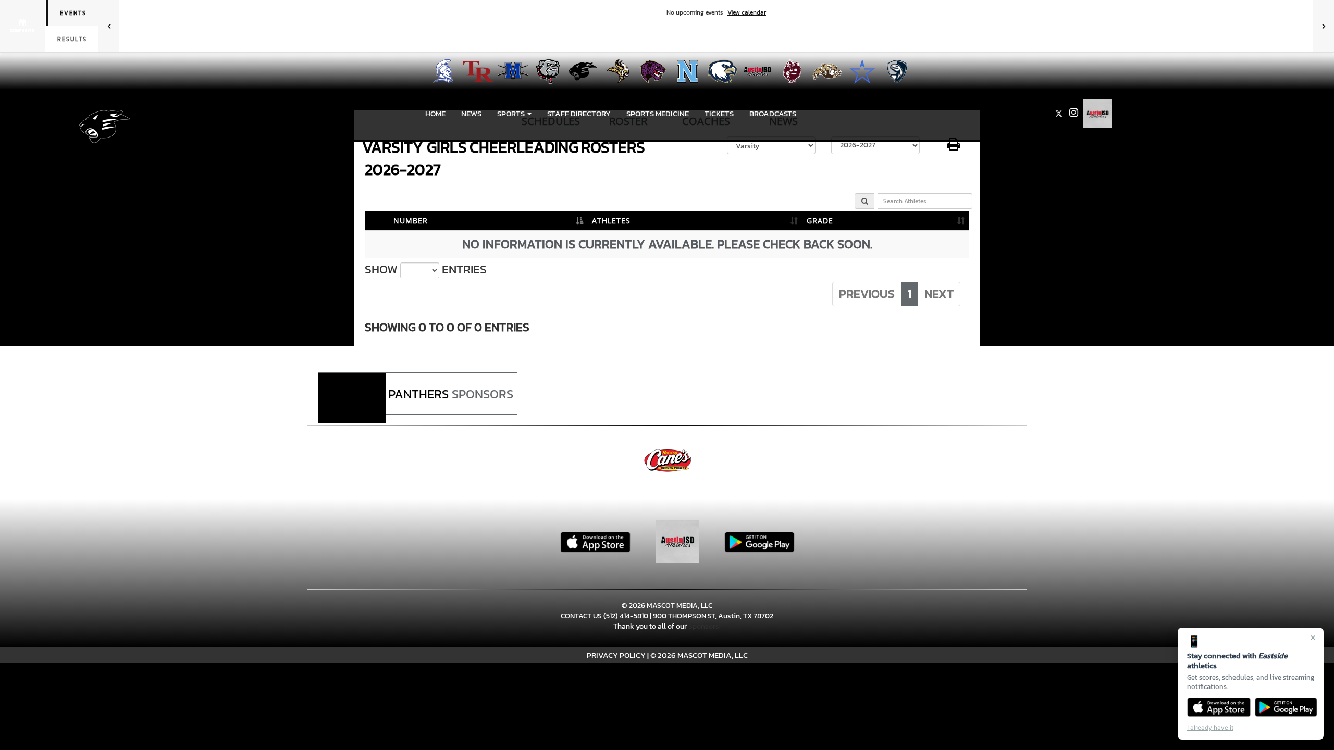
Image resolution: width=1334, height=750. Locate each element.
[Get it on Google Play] (1286, 707)
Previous (867, 294)
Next (939, 294)
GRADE (820, 221)
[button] (514, 113)
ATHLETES (611, 221)
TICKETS (719, 113)
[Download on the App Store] (1219, 707)
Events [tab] (73, 13)
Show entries (426, 269)
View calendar (746, 12)
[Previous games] (108, 26)
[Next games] (1323, 26)
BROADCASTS (772, 113)
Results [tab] (72, 39)
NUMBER (410, 221)
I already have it (1210, 727)
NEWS (471, 113)
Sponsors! (704, 626)
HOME (435, 113)
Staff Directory (579, 113)
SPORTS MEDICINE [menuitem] (657, 113)
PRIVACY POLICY (616, 655)
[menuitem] (440, 71)
